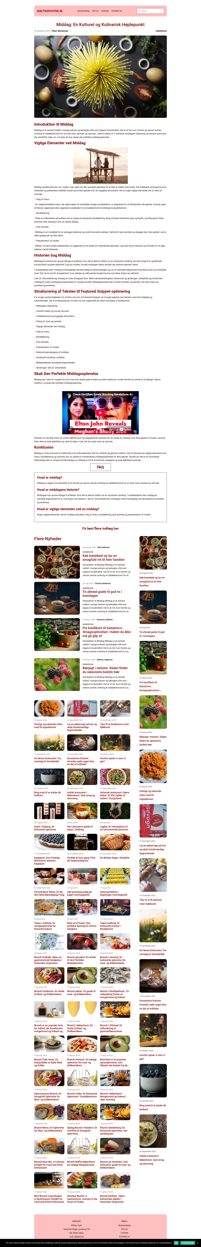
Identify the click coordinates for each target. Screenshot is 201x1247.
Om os (95, 11)
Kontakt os (117, 11)
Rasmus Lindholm (105, 619)
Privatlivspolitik (188, 1243)
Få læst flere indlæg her (100, 528)
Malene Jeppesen (105, 660)
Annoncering (83, 11)
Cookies (105, 11)
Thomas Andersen (103, 583)
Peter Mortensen (60, 31)
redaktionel (161, 31)
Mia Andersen (104, 547)
